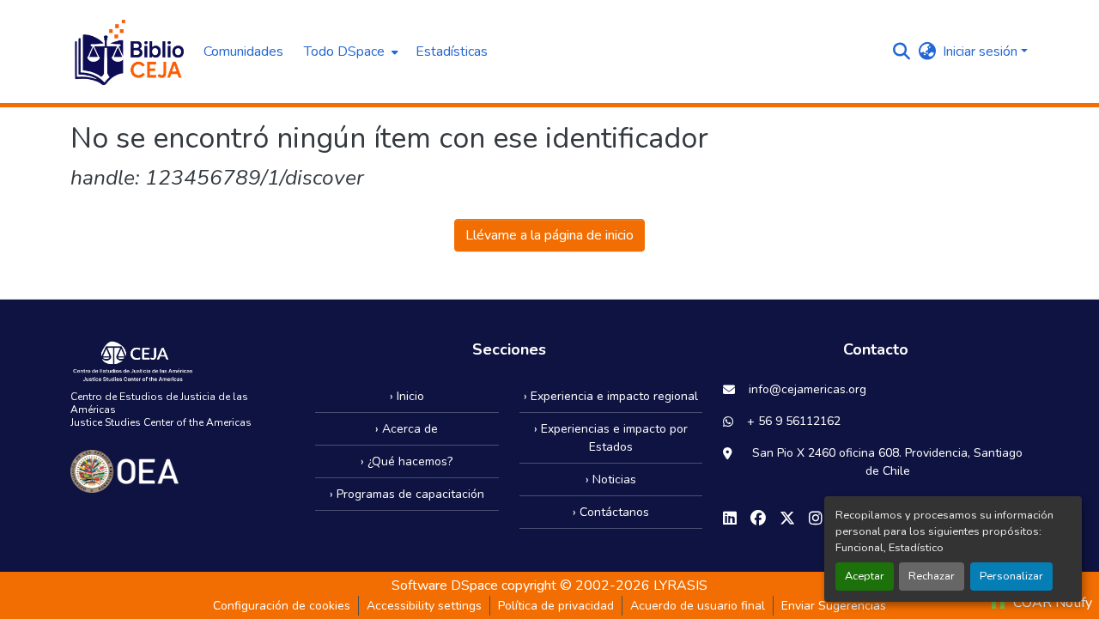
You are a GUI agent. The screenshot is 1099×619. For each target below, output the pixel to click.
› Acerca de (406, 429)
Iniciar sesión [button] (982, 51)
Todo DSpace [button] (344, 51)
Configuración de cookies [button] (281, 606)
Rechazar (931, 576)
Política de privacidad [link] (556, 606)
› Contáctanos (611, 512)
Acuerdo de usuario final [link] (697, 606)
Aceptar (864, 576)
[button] (128, 51)
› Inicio (407, 396)
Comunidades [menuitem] (243, 51)
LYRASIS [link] (680, 585)
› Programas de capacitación (407, 494)
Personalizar (1011, 576)
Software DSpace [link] (445, 585)
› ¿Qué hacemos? (406, 461)
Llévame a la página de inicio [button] (549, 235)
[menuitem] (349, 51)
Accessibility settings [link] (424, 606)
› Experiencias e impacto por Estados (611, 438)
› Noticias (611, 479)
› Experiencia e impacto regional (611, 396)
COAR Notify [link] (1051, 602)
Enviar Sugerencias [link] (833, 606)
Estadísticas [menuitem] (452, 51)
